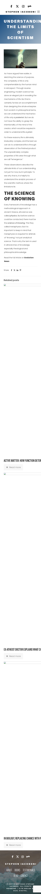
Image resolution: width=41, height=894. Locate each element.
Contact (24, 875)
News (6, 261)
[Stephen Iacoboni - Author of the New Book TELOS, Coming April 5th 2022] (20, 12)
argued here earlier (20, 73)
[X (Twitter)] (17, 7)
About (9, 869)
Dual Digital (20, 891)
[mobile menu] (38, 12)
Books (17, 869)
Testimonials (29, 869)
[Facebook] (11, 7)
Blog (16, 875)
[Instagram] (23, 7)
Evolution (29, 257)
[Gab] (29, 7)
